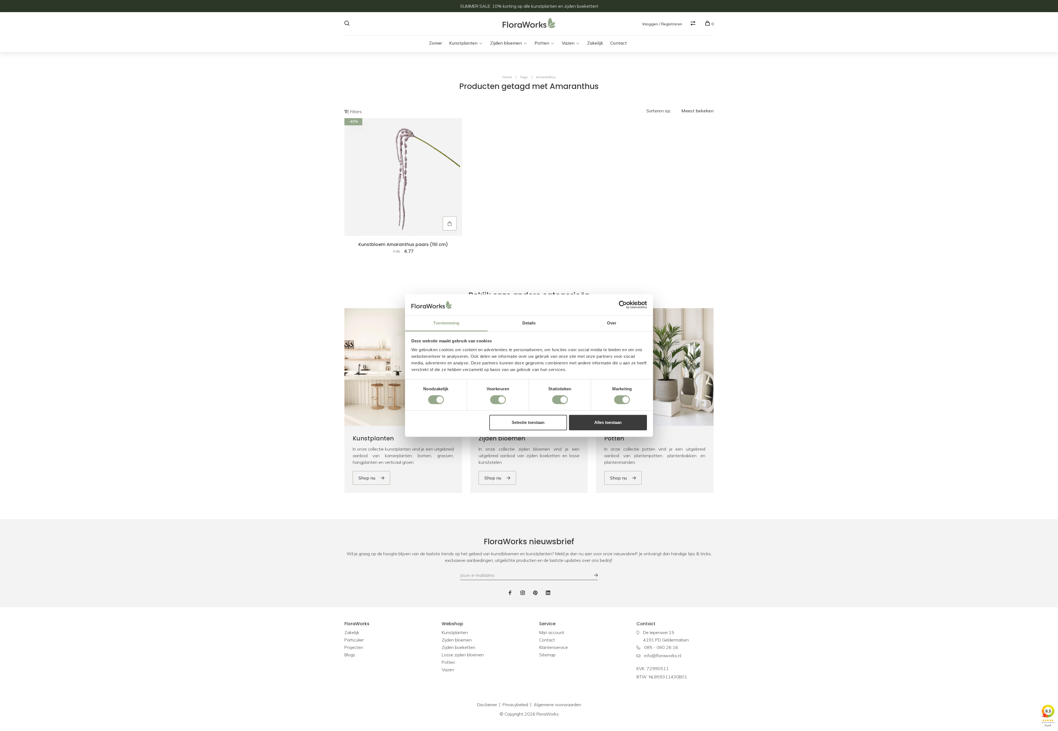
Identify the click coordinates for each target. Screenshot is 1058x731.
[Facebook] (510, 593)
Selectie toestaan (528, 422)
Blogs (349, 654)
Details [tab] (529, 323)
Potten (542, 43)
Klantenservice (553, 647)
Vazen (568, 43)
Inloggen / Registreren (662, 23)
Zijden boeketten (458, 647)
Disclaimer (487, 704)
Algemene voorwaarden (557, 704)
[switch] (498, 399)
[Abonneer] (593, 575)
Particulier (354, 640)
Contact (618, 43)
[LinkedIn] (548, 593)
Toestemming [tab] (446, 323)
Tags (524, 77)
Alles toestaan (608, 422)
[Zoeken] (347, 23)
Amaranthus (546, 77)
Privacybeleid (515, 704)
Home (507, 77)
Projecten (353, 647)
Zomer (435, 43)
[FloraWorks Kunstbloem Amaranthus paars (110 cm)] (403, 177)
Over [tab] (611, 323)
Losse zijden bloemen (463, 654)
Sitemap (547, 654)
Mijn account (551, 632)
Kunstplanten (463, 43)
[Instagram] (522, 593)
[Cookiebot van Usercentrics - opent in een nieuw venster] (623, 305)
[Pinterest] (535, 593)
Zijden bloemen (506, 43)
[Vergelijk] (693, 23)
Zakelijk (595, 43)
